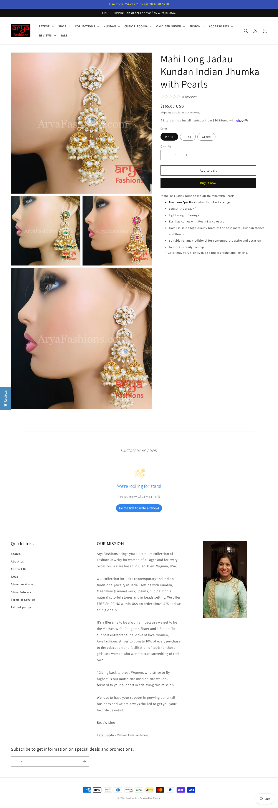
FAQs (14, 577)
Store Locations (22, 584)
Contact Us (18, 569)
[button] (46, 26)
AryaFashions (132, 798)
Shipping (166, 112)
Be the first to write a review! (139, 508)
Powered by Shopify (150, 798)
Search (16, 554)
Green (206, 137)
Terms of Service (23, 600)
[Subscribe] (84, 761)
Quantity (166, 146)
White (169, 137)
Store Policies (21, 592)
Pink (188, 137)
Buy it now (208, 183)
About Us (17, 561)
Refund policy (21, 607)
